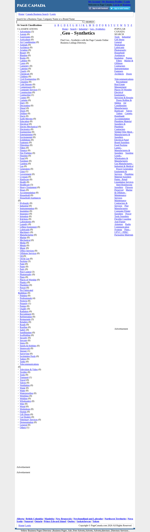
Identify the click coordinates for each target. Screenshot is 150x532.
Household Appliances (30, 198)
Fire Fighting (26, 153)
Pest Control (25, 272)
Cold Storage (26, 84)
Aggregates (25, 37)
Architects (24, 47)
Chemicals (24, 74)
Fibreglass (24, 145)
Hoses (22, 190)
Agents (23, 34)
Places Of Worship (123, 89)
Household (25, 195)
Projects (23, 301)
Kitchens (24, 219)
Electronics (25, 129)
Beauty (23, 52)
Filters (22, 147)
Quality (23, 308)
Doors (22, 111)
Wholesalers (25, 401)
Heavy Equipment (28, 187)
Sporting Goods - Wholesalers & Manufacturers (123, 157)
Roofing (23, 327)
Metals (23, 245)
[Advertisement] (38, 447)
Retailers (24, 322)
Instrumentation (27, 208)
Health (23, 182)
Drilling (23, 113)
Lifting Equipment (28, 227)
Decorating (25, 105)
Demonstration (26, 422)
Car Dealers (25, 417)
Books (23, 58)
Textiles (23, 372)
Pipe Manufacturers (121, 207)
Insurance (24, 213)
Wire (22, 404)
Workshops (25, 409)
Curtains (24, 100)
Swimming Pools (28, 356)
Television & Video (29, 369)
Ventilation (25, 385)
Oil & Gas (24, 258)
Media (23, 243)
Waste (22, 388)
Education (24, 121)
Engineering (25, 132)
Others (23, 427)
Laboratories (25, 221)
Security (23, 338)
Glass (22, 171)
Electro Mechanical (29, 126)
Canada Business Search (37, 14)
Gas (21, 166)
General (23, 425)
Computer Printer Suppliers (122, 212)
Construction (26, 92)
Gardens (24, 163)
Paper (22, 266)
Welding (24, 398)
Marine (23, 237)
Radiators (24, 311)
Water (22, 390)
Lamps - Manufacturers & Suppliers (122, 150)
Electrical (24, 124)
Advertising (25, 31)
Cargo (22, 63)
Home (21, 14)
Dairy (22, 103)
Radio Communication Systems (122, 227)
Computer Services (28, 89)
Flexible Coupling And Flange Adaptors (122, 222)
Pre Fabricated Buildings (25, 291)
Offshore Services (28, 253)
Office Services (27, 250)
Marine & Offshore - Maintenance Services (123, 194)
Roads (23, 324)
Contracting (25, 95)
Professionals (26, 298)
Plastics (23, 282)
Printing (23, 295)
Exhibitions (25, 140)
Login (53, 14)
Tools (22, 374)
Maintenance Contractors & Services (120, 203)
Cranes (23, 97)
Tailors (23, 359)
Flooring (24, 155)
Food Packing (120, 145)
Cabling (23, 60)
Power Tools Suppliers (122, 215)
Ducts (22, 116)
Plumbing (24, 285)
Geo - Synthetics (97, 29)
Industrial (24, 206)
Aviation (24, 50)
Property (24, 303)
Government (25, 174)
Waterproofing (26, 393)
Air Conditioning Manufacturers (121, 105)
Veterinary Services (29, 419)
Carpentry (24, 66)
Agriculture (25, 39)
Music (22, 248)
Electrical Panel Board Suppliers (121, 141)
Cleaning (24, 82)
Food (22, 158)
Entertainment (26, 134)
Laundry (24, 224)
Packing (23, 261)
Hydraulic (24, 203)
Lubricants (25, 229)
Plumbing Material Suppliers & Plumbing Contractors (123, 125)
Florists (23, 411)
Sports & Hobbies (28, 345)
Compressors (26, 87)
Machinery (25, 232)
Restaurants (25, 319)
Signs (22, 343)
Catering (24, 68)
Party (22, 269)
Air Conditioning (28, 42)
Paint (22, 264)
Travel (23, 380)
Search (73, 29)
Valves (23, 382)
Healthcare (25, 184)
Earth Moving (26, 118)
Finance (23, 150)
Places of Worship (28, 279)
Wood (22, 406)
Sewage (23, 340)
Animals (24, 45)
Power (23, 287)
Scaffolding (25, 335)
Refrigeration (26, 316)
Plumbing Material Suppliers (123, 175)
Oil (21, 256)
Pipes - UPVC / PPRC (122, 230)
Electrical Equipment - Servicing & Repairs (123, 95)
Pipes (22, 277)
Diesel (23, 108)
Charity (23, 71)
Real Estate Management (120, 85)
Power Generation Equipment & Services (123, 171)
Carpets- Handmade (123, 114)
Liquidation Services (123, 182)
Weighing (24, 396)
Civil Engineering (28, 79)
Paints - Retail (120, 179)
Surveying (24, 353)
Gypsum (24, 177)
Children (24, 76)
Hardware (24, 179)
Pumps (23, 306)
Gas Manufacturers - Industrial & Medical (123, 164)
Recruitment (25, 314)
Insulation (24, 211)
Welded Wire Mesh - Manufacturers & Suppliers (123, 134)
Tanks (22, 361)
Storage (23, 351)
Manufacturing (26, 235)
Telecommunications (29, 364)
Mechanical (25, 240)
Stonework (25, 348)
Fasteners (24, 142)
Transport (24, 377)
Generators (25, 169)
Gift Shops (25, 414)
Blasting (23, 55)
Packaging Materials (123, 235)
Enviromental (26, 137)
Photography (26, 274)
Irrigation (24, 216)
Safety (23, 330)
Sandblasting (26, 332)
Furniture (24, 161)
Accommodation (27, 192)
